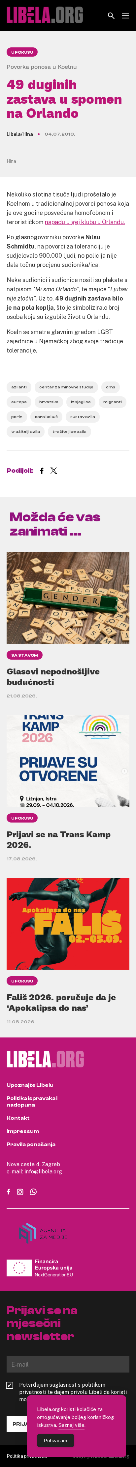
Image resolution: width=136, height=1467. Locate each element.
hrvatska (48, 402)
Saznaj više (71, 1425)
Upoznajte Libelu (30, 1085)
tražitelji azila (25, 431)
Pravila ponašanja (31, 1144)
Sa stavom (24, 655)
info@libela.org (43, 1171)
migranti (112, 402)
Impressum (23, 1131)
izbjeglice (81, 402)
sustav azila (82, 416)
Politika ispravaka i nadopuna (32, 1101)
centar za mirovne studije (66, 387)
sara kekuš (46, 416)
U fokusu (22, 52)
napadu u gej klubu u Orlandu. (85, 221)
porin (16, 416)
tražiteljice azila (69, 431)
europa (19, 402)
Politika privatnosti (27, 1456)
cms (110, 387)
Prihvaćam (55, 1440)
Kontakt (18, 1118)
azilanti (19, 387)
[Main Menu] (125, 15)
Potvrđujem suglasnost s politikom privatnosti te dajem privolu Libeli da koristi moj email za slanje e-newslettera (73, 1391)
